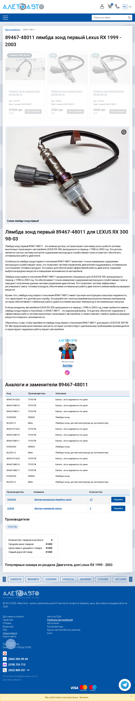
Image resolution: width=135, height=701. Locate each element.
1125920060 (50, 579)
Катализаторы (55, 626)
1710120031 (103, 579)
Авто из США (54, 616)
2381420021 (85, 579)
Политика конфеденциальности (20, 676)
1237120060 (120, 579)
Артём (67, 365)
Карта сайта (9, 636)
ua (130, 6)
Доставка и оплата (13, 616)
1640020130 (16, 579)
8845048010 (33, 579)
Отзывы (7, 623)
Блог (50, 633)
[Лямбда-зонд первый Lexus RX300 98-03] (25, 69)
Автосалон (53, 623)
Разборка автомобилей (60, 620)
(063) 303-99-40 (18, 659)
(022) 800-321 (19, 670)
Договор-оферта (12, 679)
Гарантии (8, 620)
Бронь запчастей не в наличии (63, 630)
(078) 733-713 (16, 664)
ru (124, 6)
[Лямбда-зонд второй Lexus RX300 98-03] (110, 69)
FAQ (5, 630)
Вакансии (8, 626)
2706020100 (68, 579)
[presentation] (4, 579)
